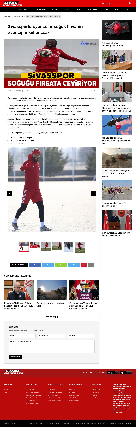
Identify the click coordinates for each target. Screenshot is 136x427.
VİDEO (79, 9)
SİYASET (54, 9)
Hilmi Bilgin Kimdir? (53, 395)
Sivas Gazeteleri (74, 395)
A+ (91, 91)
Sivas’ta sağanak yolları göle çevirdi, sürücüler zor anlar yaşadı (115, 173)
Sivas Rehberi (30, 390)
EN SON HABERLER (40, 9)
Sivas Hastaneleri (31, 398)
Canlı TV (72, 390)
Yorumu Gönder (15, 357)
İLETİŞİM (127, 9)
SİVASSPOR (67, 9)
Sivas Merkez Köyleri (32, 403)
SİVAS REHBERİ (92, 9)
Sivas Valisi (51, 390)
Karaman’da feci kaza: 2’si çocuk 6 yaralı (114, 204)
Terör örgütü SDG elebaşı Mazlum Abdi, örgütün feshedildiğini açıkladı (114, 75)
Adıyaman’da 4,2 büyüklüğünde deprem (112, 44)
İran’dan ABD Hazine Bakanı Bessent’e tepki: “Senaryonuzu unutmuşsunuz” (18, 306)
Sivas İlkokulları (30, 401)
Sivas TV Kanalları (75, 398)
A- (94, 91)
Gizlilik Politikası (9, 423)
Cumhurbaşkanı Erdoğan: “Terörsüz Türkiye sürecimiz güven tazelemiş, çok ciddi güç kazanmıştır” (116, 109)
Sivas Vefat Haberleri (32, 392)
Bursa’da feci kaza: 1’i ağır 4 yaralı (50, 304)
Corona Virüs (95, 392)
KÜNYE (116, 9)
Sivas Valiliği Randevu (54, 401)
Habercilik (94, 395)
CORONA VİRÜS (22, 9)
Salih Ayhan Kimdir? (54, 398)
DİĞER (106, 9)
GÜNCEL (8, 9)
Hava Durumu (95, 390)
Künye (6, 390)
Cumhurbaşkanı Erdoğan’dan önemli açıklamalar (116, 234)
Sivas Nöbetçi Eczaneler (33, 395)
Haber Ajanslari (74, 401)
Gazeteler (72, 392)
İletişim (6, 392)
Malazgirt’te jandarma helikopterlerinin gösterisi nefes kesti (117, 140)
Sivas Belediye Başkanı (55, 392)
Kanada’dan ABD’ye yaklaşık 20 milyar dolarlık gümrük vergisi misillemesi (83, 306)
